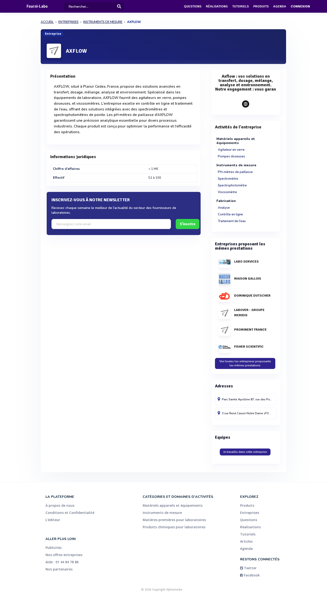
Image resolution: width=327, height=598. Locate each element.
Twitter (250, 568)
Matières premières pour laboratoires (174, 520)
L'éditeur (52, 520)
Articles (246, 541)
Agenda (279, 6)
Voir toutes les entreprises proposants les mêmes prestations (245, 363)
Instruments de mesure (162, 512)
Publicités (53, 547)
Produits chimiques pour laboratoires (174, 527)
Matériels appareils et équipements (173, 505)
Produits (261, 6)
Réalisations (217, 6)
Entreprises (249, 512)
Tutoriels (240, 6)
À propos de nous (59, 505)
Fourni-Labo (37, 6)
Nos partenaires (59, 569)
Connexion (300, 6)
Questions (192, 6)
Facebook (251, 575)
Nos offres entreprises (63, 554)
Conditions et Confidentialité (69, 512)
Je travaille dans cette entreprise (245, 452)
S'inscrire (187, 224)
